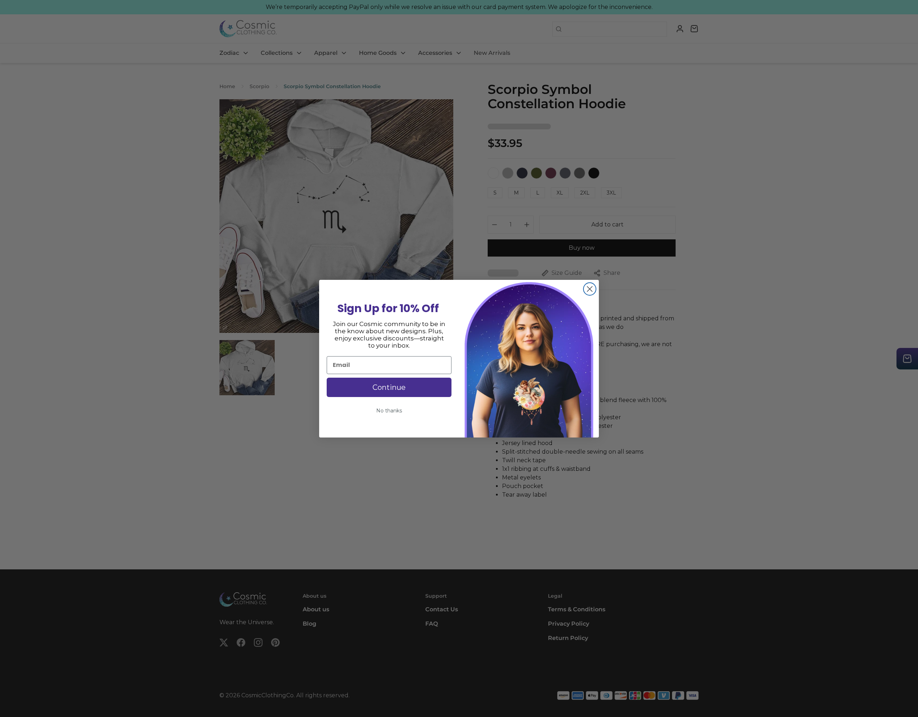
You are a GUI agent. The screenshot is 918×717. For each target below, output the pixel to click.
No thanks (389, 410)
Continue (389, 387)
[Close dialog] (589, 289)
